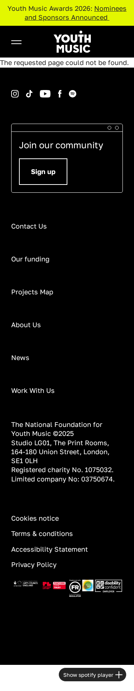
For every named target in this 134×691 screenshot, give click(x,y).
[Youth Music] (72, 42)
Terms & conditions (42, 533)
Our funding (30, 259)
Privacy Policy (34, 564)
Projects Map (32, 292)
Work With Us (33, 390)
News (20, 357)
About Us (26, 324)
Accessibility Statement (49, 549)
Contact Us (29, 226)
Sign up (43, 171)
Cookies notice (35, 518)
